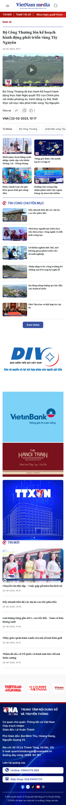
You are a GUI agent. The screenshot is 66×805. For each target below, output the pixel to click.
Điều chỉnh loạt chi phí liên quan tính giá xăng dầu (15, 190)
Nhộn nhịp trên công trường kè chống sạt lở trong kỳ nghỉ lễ (45, 268)
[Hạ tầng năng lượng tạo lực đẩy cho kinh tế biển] (15, 291)
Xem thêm (33, 324)
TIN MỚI (7, 14)
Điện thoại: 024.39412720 (26, 779)
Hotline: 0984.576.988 (25, 770)
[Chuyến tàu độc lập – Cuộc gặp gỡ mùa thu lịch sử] (33, 566)
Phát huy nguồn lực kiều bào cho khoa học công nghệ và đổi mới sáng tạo (45, 232)
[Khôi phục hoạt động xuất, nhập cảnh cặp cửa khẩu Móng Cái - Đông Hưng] (17, 146)
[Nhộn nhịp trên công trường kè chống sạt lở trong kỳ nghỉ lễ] (15, 272)
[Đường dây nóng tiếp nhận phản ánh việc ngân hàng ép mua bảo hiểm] (48, 176)
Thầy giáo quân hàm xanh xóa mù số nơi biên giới (32, 638)
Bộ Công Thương (28, 129)
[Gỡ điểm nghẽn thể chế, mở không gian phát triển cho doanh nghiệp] (15, 253)
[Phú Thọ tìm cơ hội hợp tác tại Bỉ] (15, 309)
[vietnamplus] (37, 688)
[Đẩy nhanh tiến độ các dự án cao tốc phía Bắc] (15, 215)
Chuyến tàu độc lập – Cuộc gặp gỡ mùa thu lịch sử (32, 586)
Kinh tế (7, 22)
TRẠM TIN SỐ (23, 14)
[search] (58, 6)
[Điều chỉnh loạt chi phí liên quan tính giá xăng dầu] (17, 176)
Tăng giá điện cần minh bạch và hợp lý (47, 160)
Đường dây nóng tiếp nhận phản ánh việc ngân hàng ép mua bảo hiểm (48, 190)
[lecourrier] (13, 688)
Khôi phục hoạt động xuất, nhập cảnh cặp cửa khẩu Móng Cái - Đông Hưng (17, 160)
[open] (7, 6)
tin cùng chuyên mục (26, 203)
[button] (31, 537)
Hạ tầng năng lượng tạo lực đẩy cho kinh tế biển (45, 287)
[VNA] (23, 787)
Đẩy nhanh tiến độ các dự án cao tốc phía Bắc (44, 211)
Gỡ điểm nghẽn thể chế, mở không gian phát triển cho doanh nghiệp (43, 251)
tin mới (13, 542)
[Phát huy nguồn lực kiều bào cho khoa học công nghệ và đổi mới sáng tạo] (15, 234)
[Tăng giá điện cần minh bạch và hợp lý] (48, 148)
